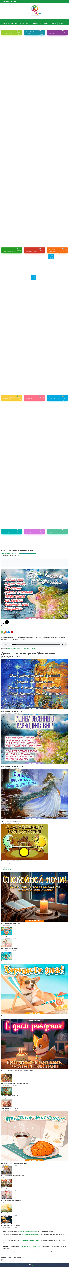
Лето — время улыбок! (7, 936)
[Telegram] (7, 632)
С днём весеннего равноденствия (11, 860)
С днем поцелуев (24, 1251)
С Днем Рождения (36, 23)
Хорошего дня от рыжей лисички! (11, 1095)
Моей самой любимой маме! (9, 948)
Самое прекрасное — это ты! (9, 1108)
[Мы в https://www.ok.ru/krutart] (64, 1)
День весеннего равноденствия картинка (13, 766)
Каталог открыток (8, 23)
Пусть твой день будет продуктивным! (12, 1175)
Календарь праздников (22, 23)
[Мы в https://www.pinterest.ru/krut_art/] (66, 1)
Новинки (5, 867)
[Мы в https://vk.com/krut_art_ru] (63, 1)
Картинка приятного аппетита (30, 1234)
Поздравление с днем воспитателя (29, 1240)
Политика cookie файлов (34, 1262)
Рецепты (61, 23)
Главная (4, 1260)
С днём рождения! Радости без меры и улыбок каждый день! (19, 1070)
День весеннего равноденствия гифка (12, 711)
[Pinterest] (12, 632)
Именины (46, 23)
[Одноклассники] (5, 632)
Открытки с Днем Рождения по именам (14, 1262)
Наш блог (53, 23)
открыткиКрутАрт (31, 648)
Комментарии (7, 869)
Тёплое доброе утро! (7, 1188)
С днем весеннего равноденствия (11, 821)
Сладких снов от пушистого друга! (11, 1225)
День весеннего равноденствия (10, 553)
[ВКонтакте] (9, 632)
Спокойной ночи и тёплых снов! (10, 923)
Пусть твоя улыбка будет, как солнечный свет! (15, 1083)
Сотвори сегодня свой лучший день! (11, 1200)
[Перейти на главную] (3, 20)
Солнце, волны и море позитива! (10, 960)
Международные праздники (28, 553)
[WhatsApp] (2, 632)
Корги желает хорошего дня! (9, 1015)
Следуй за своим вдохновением (28, 1231)
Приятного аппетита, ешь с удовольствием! (14, 1163)
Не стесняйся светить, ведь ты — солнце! (13, 1213)
